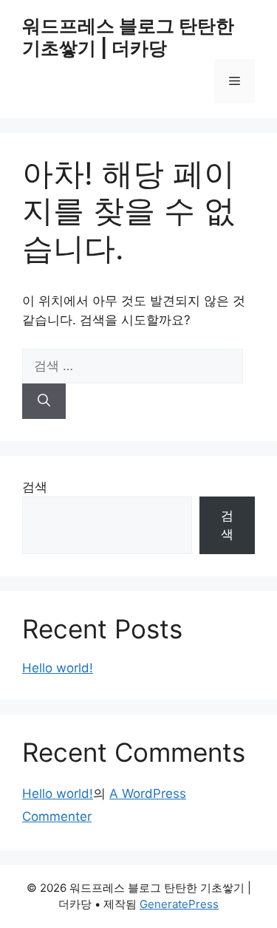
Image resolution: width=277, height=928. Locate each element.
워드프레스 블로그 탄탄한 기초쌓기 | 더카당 (128, 37)
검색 (34, 487)
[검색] (44, 401)
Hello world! (57, 668)
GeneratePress (179, 904)
